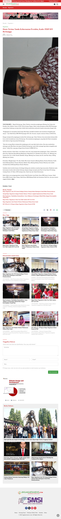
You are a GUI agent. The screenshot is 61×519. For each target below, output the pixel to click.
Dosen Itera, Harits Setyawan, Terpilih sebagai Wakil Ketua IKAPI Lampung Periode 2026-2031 (16, 458)
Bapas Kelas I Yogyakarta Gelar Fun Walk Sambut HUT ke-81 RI (18, 199)
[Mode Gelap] (55, 4)
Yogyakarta (5, 26)
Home (16, 512)
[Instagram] (32, 508)
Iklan (45, 512)
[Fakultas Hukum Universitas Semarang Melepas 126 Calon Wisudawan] (17, 468)
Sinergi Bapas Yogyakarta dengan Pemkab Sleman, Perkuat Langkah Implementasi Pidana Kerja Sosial (28, 193)
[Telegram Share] (54, 210)
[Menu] (4, 4)
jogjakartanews (9, 34)
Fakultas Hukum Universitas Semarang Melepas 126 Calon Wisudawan (38, 1)
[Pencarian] (57, 4)
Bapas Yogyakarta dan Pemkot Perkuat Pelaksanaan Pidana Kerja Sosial (20, 201)
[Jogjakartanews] (12, 4)
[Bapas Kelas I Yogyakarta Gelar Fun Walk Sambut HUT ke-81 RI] (11, 239)
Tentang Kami (22, 512)
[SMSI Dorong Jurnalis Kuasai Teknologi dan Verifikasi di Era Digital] (44, 449)
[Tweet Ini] (47, 210)
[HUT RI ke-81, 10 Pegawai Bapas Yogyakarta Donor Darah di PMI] (49, 239)
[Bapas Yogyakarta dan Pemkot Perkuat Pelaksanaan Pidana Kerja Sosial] (30, 239)
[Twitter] (29, 508)
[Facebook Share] (44, 210)
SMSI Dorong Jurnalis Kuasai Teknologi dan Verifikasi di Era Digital (42, 458)
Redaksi (41, 512)
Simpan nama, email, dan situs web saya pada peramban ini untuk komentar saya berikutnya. (25, 368)
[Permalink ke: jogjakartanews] (4, 35)
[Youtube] (35, 508)
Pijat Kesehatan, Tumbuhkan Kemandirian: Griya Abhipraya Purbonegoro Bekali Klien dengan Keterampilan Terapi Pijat (29, 196)
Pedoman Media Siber (32, 512)
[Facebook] (26, 508)
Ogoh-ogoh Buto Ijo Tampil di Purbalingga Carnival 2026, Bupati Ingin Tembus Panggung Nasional (28, 439)
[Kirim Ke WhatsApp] (57, 210)
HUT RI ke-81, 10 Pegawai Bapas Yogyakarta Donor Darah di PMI (19, 204)
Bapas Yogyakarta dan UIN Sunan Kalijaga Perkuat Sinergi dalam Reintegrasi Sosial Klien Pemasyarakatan (29, 191)
